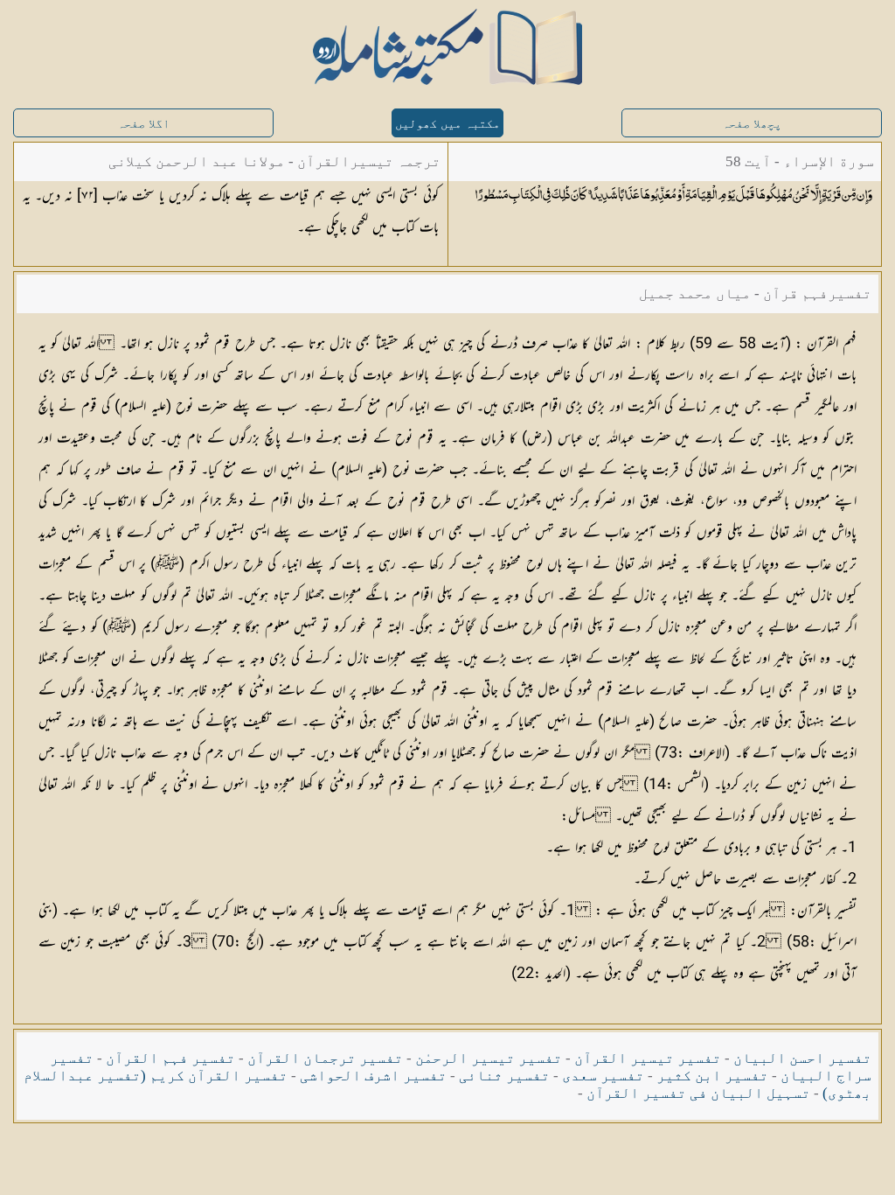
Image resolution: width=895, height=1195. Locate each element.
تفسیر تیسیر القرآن (647, 1058)
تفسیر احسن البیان (802, 1058)
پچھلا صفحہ (751, 123)
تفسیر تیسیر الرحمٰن (488, 1058)
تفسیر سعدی (603, 1075)
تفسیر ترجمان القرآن (325, 1058)
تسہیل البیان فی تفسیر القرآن (698, 1093)
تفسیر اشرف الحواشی (373, 1075)
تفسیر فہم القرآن (170, 1058)
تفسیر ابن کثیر (712, 1075)
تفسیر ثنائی (504, 1075)
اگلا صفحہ (143, 123)
